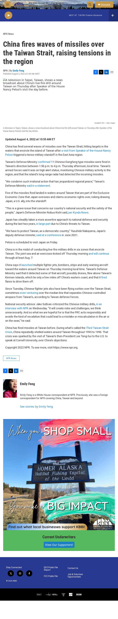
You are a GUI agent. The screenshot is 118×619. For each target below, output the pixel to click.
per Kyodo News (78, 212)
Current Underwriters (59, 537)
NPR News (8, 33)
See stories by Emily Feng (36, 406)
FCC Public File (51, 576)
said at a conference (48, 235)
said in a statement (38, 185)
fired (104, 277)
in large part (43, 223)
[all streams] (113, 15)
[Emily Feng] (10, 388)
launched (27, 265)
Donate (105, 4)
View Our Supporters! (59, 545)
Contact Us (73, 568)
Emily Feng (18, 70)
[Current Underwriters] (59, 474)
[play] (8, 15)
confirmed (44, 162)
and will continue (99, 253)
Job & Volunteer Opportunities (75, 575)
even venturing (29, 292)
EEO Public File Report (51, 568)
